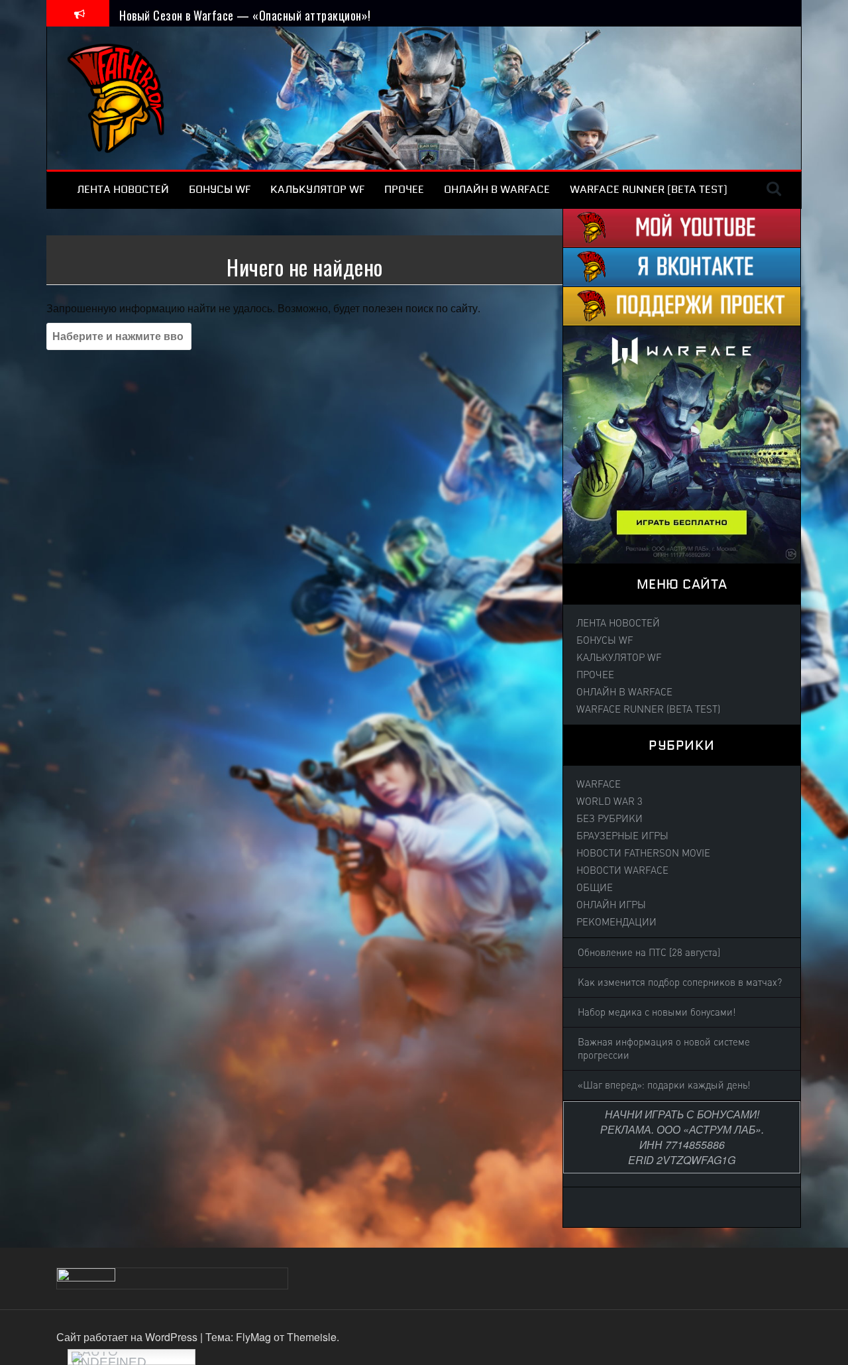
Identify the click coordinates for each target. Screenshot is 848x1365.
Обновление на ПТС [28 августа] (649, 953)
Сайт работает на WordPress (128, 1336)
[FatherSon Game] (116, 96)
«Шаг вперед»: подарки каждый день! (664, 1085)
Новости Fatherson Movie (643, 853)
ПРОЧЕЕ (404, 189)
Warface (598, 784)
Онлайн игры (611, 905)
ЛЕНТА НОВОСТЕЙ (123, 189)
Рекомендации (616, 922)
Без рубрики (609, 819)
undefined (109, 1360)
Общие (594, 888)
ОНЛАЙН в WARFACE (497, 189)
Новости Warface (622, 870)
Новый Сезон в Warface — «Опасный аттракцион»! (245, 12)
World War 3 (609, 801)
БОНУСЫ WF (219, 189)
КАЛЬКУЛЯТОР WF (317, 189)
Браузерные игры (622, 836)
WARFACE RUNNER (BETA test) (648, 189)
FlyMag (253, 1336)
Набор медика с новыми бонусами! (657, 1012)
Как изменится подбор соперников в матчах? (680, 982)
